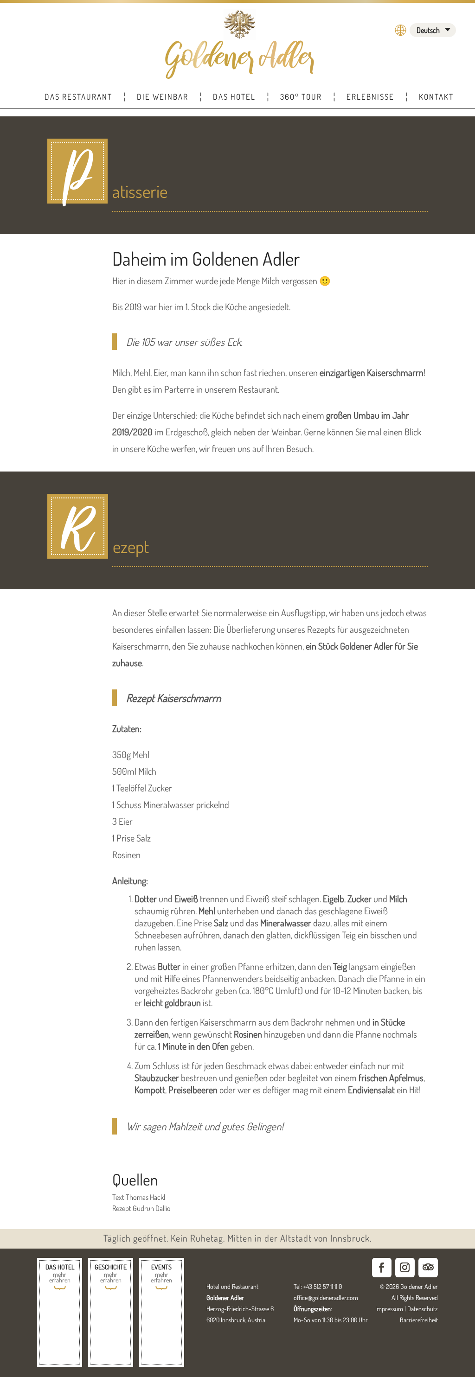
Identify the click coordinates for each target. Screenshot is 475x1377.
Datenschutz (422, 1309)
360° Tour (301, 97)
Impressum (389, 1309)
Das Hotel (234, 97)
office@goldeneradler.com (326, 1297)
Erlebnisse (370, 97)
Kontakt (436, 97)
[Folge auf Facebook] (382, 1267)
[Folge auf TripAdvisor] (428, 1267)
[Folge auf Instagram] (405, 1267)
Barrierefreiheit (419, 1320)
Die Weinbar (162, 97)
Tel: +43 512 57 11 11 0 (318, 1286)
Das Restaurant (78, 97)
